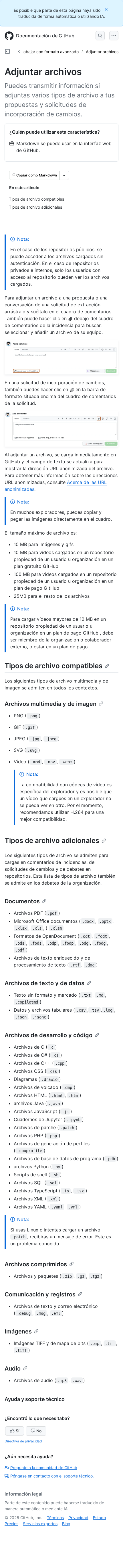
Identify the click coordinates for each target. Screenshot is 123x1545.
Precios (11, 1523)
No (38, 1430)
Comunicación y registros (40, 1294)
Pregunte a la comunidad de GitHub (43, 1467)
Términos (55, 1517)
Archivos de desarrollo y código (48, 1035)
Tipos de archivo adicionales (52, 840)
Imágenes (18, 1331)
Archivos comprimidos (36, 1264)
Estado (99, 1517)
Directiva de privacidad (23, 1441)
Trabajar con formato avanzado (49, 51)
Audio (13, 1368)
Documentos (22, 901)
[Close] (106, 9)
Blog (66, 1523)
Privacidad (78, 1517)
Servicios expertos (40, 1523)
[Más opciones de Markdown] (64, 175)
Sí (17, 1430)
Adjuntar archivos (102, 51)
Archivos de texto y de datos (44, 983)
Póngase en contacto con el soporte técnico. (52, 1475)
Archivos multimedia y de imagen (50, 703)
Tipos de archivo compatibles (53, 666)
